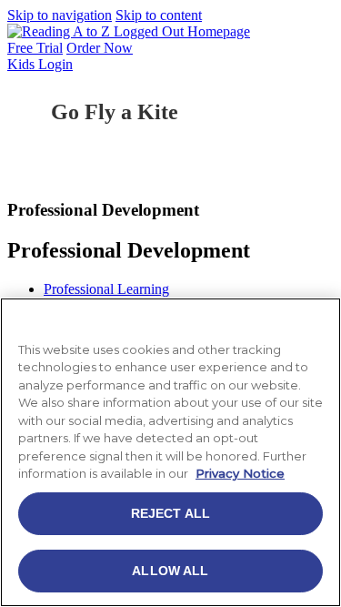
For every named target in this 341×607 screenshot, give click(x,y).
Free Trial (35, 48)
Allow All (170, 570)
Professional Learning (106, 289)
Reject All (170, 513)
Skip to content (158, 15)
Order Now (99, 48)
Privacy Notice (240, 473)
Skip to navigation (59, 15)
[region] (170, 452)
